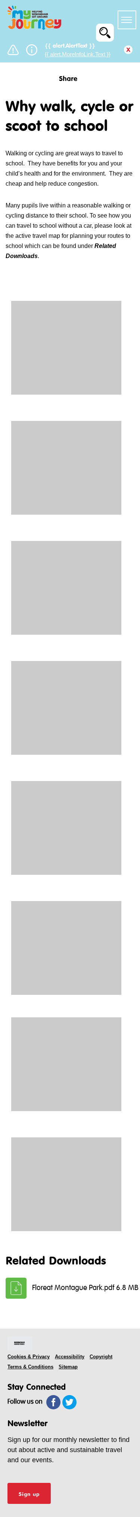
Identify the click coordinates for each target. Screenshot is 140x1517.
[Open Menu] (127, 20)
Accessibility (69, 1356)
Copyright (101, 1356)
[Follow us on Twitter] (69, 1402)
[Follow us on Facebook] (53, 1402)
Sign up (29, 1493)
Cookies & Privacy (28, 1356)
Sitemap (68, 1367)
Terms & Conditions (30, 1367)
